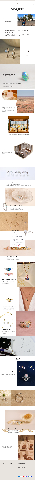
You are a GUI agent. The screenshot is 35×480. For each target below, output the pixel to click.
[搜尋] (3, 4)
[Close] (24, 234)
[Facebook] (18, 467)
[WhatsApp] (22, 467)
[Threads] (24, 467)
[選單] (1, 4)
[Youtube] (19, 467)
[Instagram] (18, 245)
